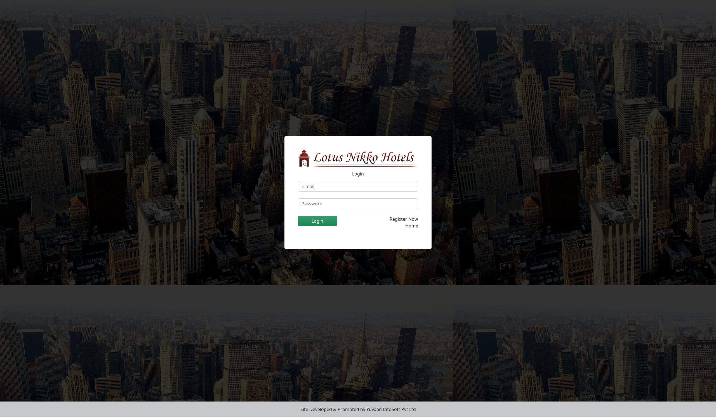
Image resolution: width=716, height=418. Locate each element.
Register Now (404, 219)
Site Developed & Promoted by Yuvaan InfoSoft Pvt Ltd (358, 409)
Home (411, 226)
